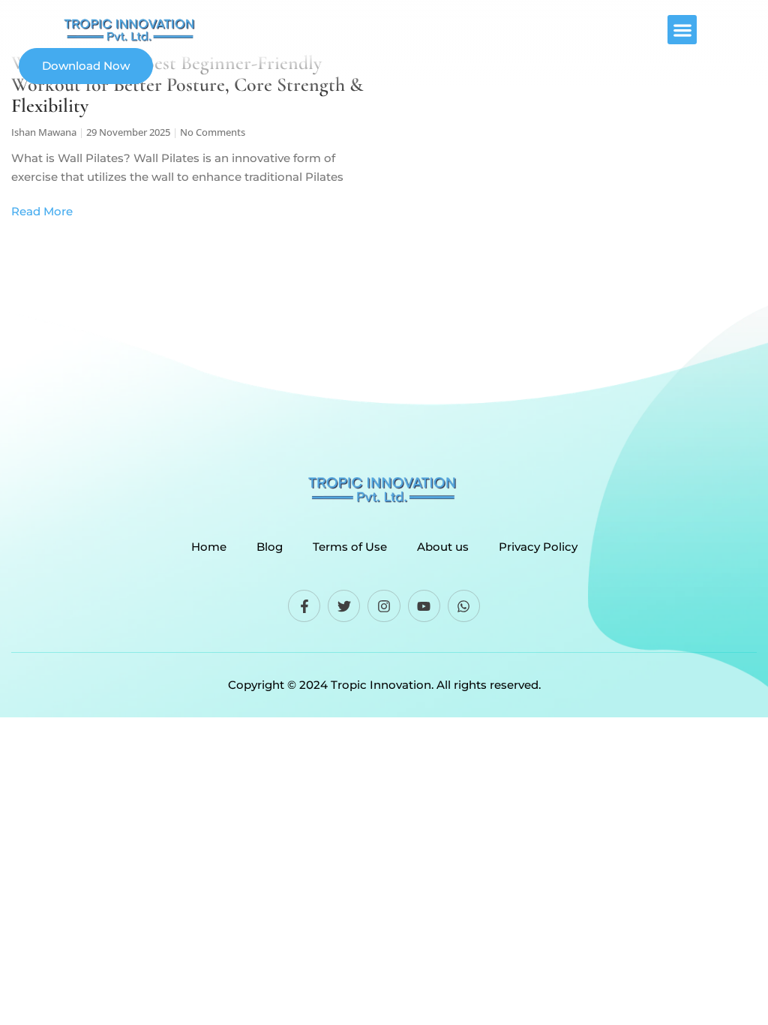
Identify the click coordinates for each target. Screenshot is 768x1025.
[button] (682, 29)
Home (208, 547)
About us (443, 547)
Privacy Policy (538, 547)
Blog (269, 547)
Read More (42, 211)
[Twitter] (344, 606)
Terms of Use (350, 547)
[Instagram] (384, 606)
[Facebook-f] (304, 606)
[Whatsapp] (464, 606)
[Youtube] (424, 606)
